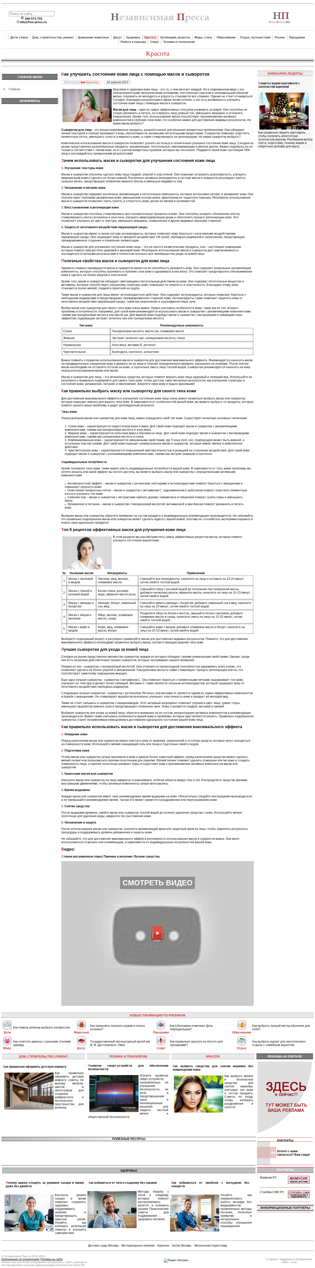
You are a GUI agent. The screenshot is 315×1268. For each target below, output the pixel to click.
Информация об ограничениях (20, 1259)
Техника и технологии (179, 42)
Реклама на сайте (51, 1259)
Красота (150, 37)
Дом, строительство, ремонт (53, 37)
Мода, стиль (203, 37)
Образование (226, 37)
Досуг (117, 37)
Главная (14, 89)
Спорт (154, 42)
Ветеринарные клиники (138, 1245)
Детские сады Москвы (103, 1245)
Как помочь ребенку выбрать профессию (41, 1027)
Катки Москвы (181, 1245)
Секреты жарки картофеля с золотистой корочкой (279, 85)
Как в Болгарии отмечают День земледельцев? (191, 1027)
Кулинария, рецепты (175, 37)
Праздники (297, 37)
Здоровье (133, 37)
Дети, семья (19, 37)
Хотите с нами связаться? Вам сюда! (293, 1152)
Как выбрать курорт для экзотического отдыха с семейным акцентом (279, 1043)
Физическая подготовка (210, 1245)
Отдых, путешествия (255, 37)
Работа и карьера (133, 42)
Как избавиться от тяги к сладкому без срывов (123, 1182)
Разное (280, 37)
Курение (163, 1245)
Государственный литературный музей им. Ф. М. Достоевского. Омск (120, 1043)
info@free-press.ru (33, 22)
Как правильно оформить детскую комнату (34, 1066)
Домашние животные (93, 37)
